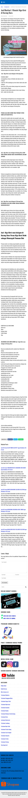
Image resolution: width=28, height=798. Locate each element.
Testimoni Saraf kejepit (6, 732)
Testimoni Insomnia (5, 707)
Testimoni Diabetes (5, 695)
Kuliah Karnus (4, 689)
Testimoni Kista (4, 717)
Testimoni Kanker (5, 711)
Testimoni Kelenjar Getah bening (8, 714)
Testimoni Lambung (5, 723)
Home (2, 7)
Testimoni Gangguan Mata (7, 698)
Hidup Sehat (3, 686)
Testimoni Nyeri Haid (5, 726)
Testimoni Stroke (5, 739)
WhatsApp (21, 439)
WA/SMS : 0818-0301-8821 (7, 758)
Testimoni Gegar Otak (6, 701)
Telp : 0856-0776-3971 (6, 762)
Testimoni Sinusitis (5, 736)
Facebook (10, 439)
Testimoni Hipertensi (5, 704)
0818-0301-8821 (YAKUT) (9, 616)
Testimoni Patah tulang (6, 729)
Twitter (16, 439)
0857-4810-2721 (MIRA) (9, 618)
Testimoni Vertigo (5, 742)
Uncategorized (6, 7)
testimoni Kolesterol (5, 720)
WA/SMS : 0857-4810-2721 (7, 760)
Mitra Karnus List (5, 692)
